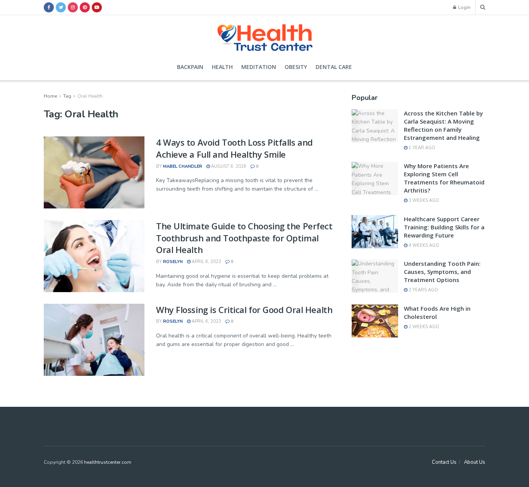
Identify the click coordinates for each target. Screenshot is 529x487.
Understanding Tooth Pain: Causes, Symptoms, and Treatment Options (442, 272)
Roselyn (173, 262)
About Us (474, 462)
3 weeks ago (423, 200)
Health (222, 67)
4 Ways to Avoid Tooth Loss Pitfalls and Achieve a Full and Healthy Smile (234, 148)
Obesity (296, 67)
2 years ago (422, 290)
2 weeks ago (423, 327)
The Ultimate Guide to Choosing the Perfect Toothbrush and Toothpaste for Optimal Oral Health (244, 238)
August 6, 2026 (228, 166)
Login (464, 7)
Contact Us (444, 462)
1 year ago (421, 148)
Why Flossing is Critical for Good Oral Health (244, 309)
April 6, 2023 (206, 262)
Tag (67, 96)
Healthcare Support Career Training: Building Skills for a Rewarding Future (444, 227)
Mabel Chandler (182, 166)
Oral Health (90, 96)
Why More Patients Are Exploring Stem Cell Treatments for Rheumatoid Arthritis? (444, 178)
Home (50, 96)
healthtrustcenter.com (107, 462)
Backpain (190, 67)
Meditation (258, 67)
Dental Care (334, 67)
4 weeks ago (423, 245)
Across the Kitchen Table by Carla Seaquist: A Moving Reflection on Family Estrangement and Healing (443, 125)
